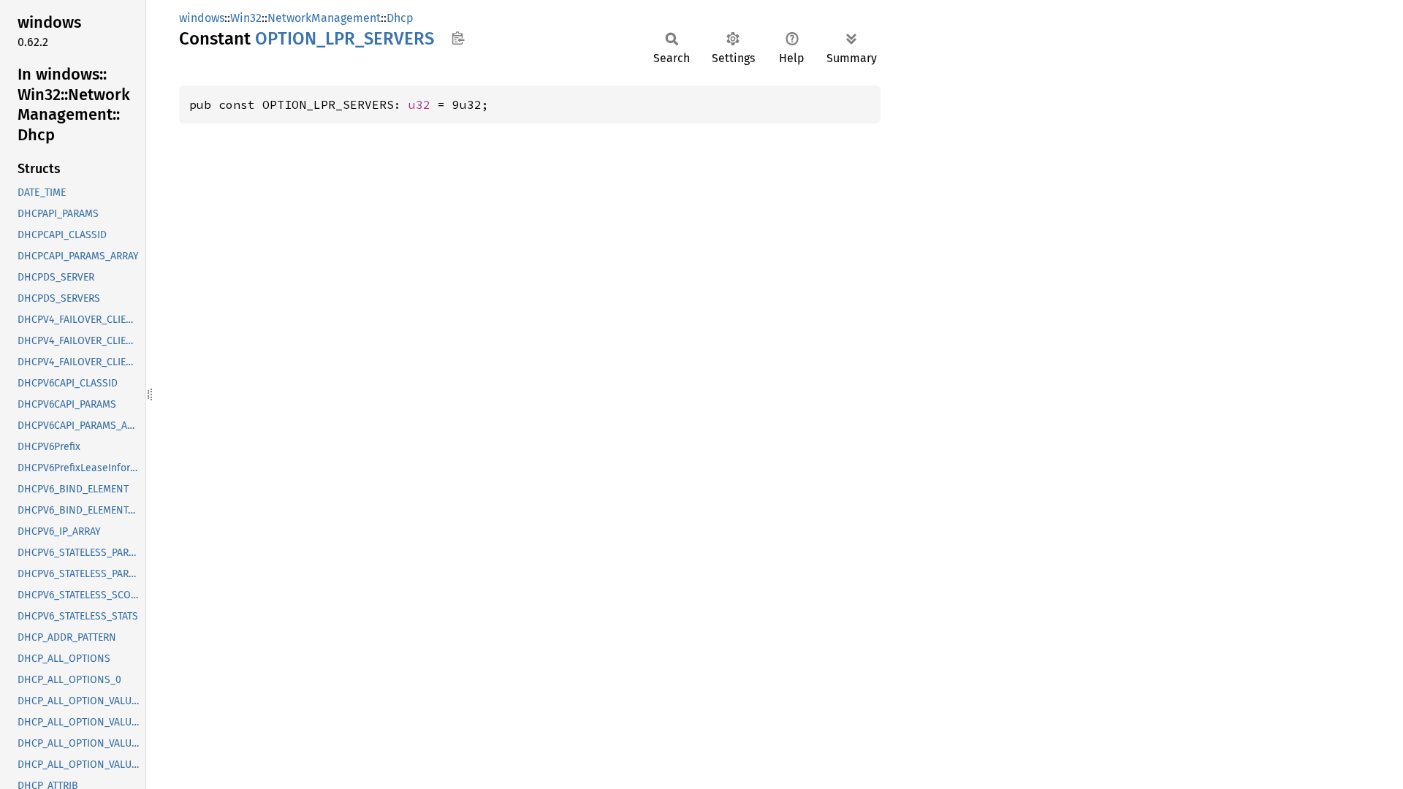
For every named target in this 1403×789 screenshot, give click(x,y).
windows (201, 18)
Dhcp (400, 18)
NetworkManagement (324, 18)
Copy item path (458, 38)
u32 (419, 104)
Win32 (246, 18)
